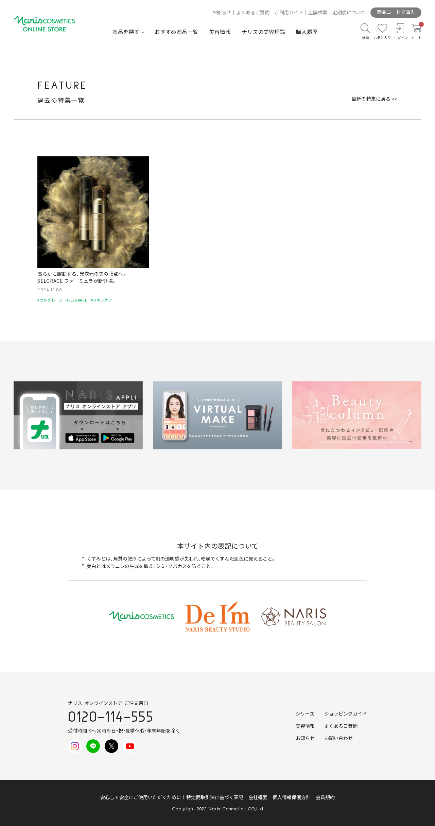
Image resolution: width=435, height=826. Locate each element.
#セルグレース (49, 300)
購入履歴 (307, 32)
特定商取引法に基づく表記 (214, 797)
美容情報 (220, 32)
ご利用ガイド (289, 13)
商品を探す (125, 32)
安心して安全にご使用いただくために (140, 797)
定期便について (349, 13)
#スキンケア (101, 300)
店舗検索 (317, 13)
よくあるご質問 (252, 13)
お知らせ (221, 13)
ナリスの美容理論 (263, 32)
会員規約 (325, 797)
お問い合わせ (338, 738)
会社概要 (257, 797)
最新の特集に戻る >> (375, 98)
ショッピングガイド (345, 714)
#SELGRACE (76, 300)
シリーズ (305, 714)
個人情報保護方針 (292, 797)
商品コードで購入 (396, 12)
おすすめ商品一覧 (176, 32)
